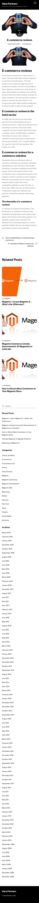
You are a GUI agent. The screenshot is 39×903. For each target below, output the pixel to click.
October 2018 (7, 549)
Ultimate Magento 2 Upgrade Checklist (16, 439)
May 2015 (5, 638)
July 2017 (5, 597)
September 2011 (8, 783)
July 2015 (5, 630)
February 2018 (7, 581)
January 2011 (6, 816)
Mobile (4, 496)
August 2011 (6, 787)
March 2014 (6, 690)
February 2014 (7, 694)
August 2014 (6, 674)
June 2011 (5, 796)
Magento (5, 475)
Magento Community (9, 480)
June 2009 (6, 856)
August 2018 (6, 557)
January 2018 (7, 585)
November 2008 (8, 876)
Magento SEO (7, 488)
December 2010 (8, 820)
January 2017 (6, 613)
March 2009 (6, 864)
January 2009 (7, 868)
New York (5, 504)
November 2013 (8, 706)
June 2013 (5, 727)
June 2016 (5, 617)
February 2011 (7, 812)
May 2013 (5, 731)
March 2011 (6, 808)
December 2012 (8, 751)
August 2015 (6, 626)
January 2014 (7, 698)
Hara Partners (14, 44)
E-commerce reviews (19, 40)
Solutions (5, 520)
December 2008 (8, 873)
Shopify (5, 512)
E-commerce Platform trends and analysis (21, 245)
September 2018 (8, 553)
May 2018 (5, 569)
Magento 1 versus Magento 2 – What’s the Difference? (16, 303)
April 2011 (5, 804)
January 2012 (6, 771)
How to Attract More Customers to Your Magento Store (19, 390)
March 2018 (6, 577)
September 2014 (8, 670)
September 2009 (8, 844)
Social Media (6, 516)
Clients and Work (8, 455)
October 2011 (7, 779)
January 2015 (7, 654)
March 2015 (6, 646)
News (4, 508)
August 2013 (6, 719)
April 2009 (6, 860)
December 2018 (8, 545)
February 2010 (7, 836)
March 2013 (6, 739)
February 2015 (7, 650)
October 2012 (7, 759)
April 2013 (6, 735)
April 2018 (6, 573)
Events (4, 467)
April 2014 (6, 686)
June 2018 (5, 565)
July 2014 (5, 678)
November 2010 (8, 824)
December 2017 (8, 589)
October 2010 (7, 828)
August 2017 (6, 593)
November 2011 (7, 775)
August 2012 (6, 767)
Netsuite (5, 500)
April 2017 (5, 605)
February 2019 (7, 537)
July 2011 (5, 791)
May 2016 (5, 622)
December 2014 (8, 658)
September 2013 (8, 715)
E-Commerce (26, 44)
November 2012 (8, 755)
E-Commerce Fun (8, 463)
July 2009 (5, 852)
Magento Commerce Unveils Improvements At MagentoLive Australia (17, 346)
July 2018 (5, 561)
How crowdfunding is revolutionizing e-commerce (20, 239)
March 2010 (6, 832)
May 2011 (5, 800)
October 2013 (7, 711)
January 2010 (6, 840)
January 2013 (7, 747)
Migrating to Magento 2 (10, 443)
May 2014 (5, 682)
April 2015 (6, 642)
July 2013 (5, 723)
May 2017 (5, 601)
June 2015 (5, 634)
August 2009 (7, 848)
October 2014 (7, 666)
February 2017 (7, 609)
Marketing (6, 492)
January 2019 (6, 541)
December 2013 (8, 702)
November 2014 (8, 662)
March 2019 (6, 532)
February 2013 (7, 743)
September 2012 (8, 763)
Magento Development (10, 484)
